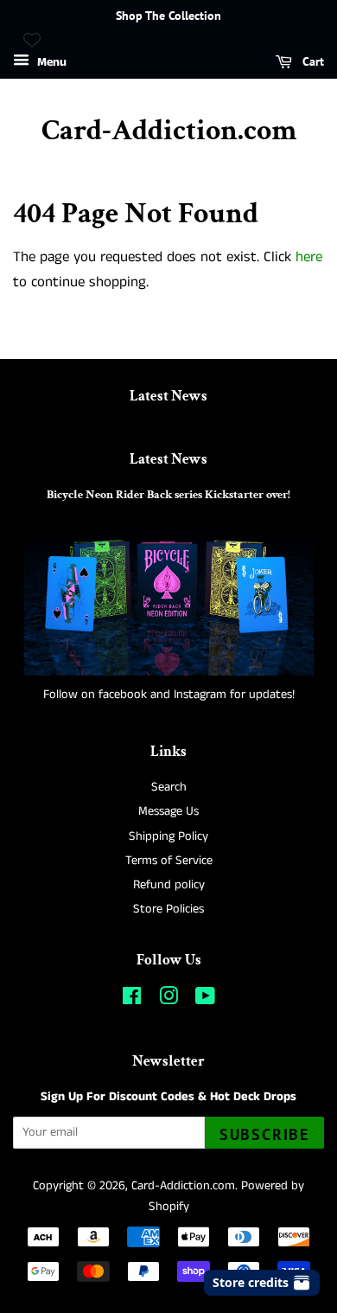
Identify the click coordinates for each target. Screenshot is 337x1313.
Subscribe (264, 1134)
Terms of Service (169, 860)
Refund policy (169, 884)
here (309, 257)
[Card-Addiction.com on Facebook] (132, 1000)
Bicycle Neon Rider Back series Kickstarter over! (168, 494)
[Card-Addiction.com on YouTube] (205, 1000)
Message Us (168, 811)
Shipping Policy (168, 836)
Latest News (168, 396)
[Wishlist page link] (32, 39)
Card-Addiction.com (168, 131)
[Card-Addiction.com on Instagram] (168, 1000)
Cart (311, 61)
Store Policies (168, 909)
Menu (50, 62)
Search (169, 787)
